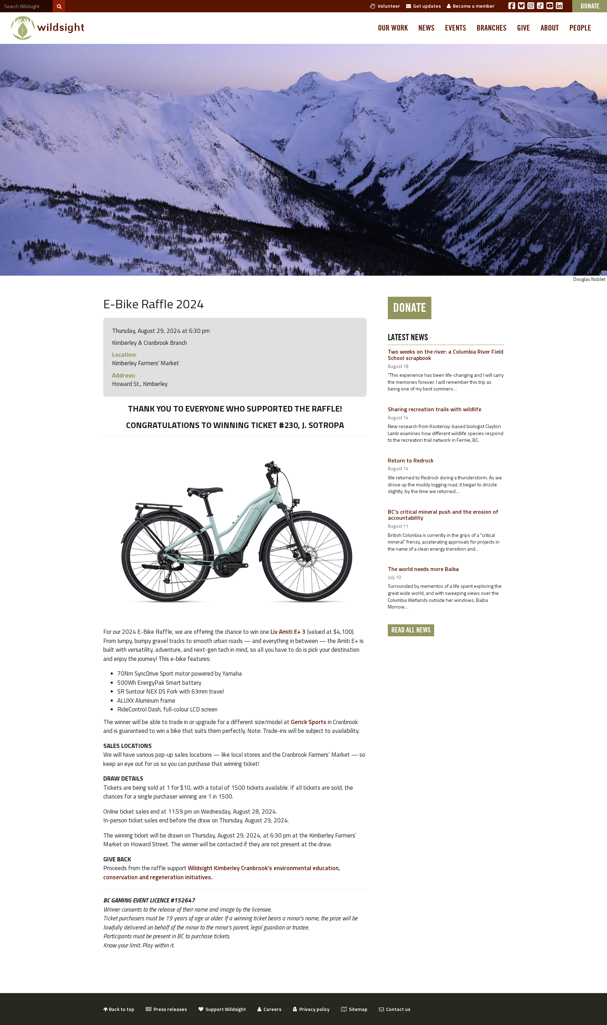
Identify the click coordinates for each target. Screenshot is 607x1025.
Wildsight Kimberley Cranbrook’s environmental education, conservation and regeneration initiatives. (221, 872)
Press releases (169, 1009)
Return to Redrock (410, 460)
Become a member (473, 5)
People (580, 28)
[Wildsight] (48, 28)
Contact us (397, 1009)
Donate (409, 308)
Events (455, 28)
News (426, 28)
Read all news (411, 630)
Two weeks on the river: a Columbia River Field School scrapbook (445, 354)
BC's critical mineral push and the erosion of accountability (443, 514)
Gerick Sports (308, 722)
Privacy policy (313, 1009)
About (550, 28)
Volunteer (388, 5)
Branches (492, 28)
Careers (271, 1009)
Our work (393, 28)
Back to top (121, 1009)
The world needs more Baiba (423, 569)
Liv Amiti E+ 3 (288, 631)
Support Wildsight (224, 1009)
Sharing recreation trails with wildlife (434, 409)
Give (523, 28)
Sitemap (357, 1009)
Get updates (426, 5)
